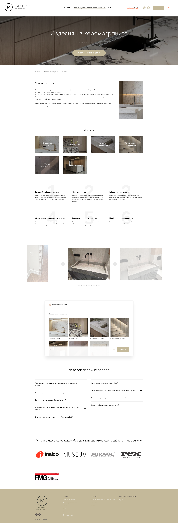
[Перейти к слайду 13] (98, 285)
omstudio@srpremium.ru (133, 8)
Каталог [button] (67, 8)
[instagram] (144, 7)
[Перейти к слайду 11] (94, 285)
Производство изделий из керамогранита (90, 8)
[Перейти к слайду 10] (93, 285)
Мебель (65, 509)
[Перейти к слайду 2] (79, 285)
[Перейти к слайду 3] (81, 285)
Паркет (65, 506)
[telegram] (36, 514)
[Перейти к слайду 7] (88, 285)
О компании (94, 503)
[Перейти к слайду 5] (84, 285)
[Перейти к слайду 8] (89, 285)
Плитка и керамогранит (51, 72)
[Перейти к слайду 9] (91, 285)
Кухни (64, 512)
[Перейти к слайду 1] (78, 285)
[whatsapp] (148, 7)
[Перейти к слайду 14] (99, 285)
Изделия (64, 72)
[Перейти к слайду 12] (96, 285)
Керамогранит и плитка (70, 503)
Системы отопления (69, 500)
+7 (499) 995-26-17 (134, 7)
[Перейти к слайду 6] (86, 285)
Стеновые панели (68, 515)
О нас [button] (110, 8)
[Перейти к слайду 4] (83, 285)
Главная (37, 72)
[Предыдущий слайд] (63, 264)
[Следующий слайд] (115, 264)
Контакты (93, 506)
